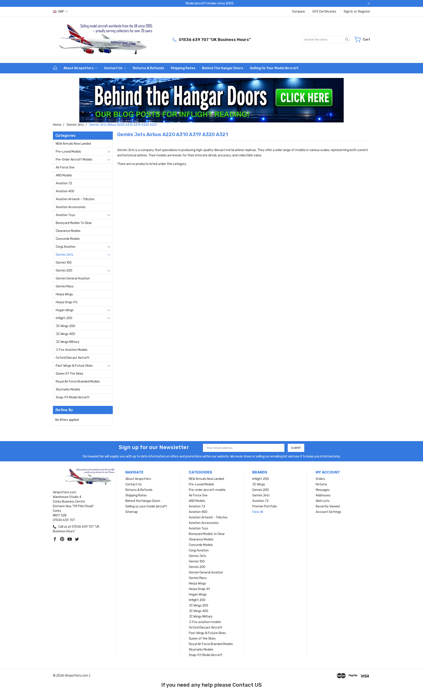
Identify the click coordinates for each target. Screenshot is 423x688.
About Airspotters (78, 68)
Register (364, 11)
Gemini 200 (64, 270)
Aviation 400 (65, 191)
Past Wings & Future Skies (74, 366)
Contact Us (113, 68)
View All (257, 512)
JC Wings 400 (65, 334)
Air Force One (65, 167)
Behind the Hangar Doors (222, 68)
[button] (211, 100)
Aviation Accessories (70, 207)
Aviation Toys (65, 215)
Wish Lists (323, 501)
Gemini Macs (65, 286)
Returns (321, 484)
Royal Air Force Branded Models (78, 381)
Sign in (348, 11)
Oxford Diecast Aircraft (72, 358)
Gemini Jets (64, 255)
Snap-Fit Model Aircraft (72, 397)
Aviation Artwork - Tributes (75, 199)
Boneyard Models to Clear (74, 223)
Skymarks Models (68, 389)
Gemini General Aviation (73, 278)
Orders (320, 479)
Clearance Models (68, 231)
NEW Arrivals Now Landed (73, 144)
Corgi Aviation (66, 247)
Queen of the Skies (69, 373)
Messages (323, 490)
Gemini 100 (64, 262)
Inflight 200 (64, 318)
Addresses (323, 495)
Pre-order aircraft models (74, 159)
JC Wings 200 (65, 326)
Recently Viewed (328, 506)
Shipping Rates (183, 68)
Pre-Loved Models (68, 152)
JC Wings (258, 484)
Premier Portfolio (264, 506)
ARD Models (64, 175)
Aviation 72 (64, 183)
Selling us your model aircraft (274, 68)
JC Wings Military (68, 342)
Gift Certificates (324, 11)
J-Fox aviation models (71, 350)
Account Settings (328, 512)
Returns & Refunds (148, 68)
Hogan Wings (65, 310)
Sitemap (131, 512)
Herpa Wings (64, 294)
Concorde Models (68, 239)
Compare (298, 11)
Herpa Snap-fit (67, 302)
